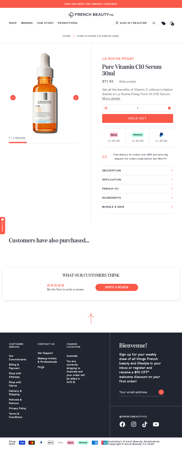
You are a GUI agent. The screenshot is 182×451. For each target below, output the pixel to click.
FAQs (41, 367)
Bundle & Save (113, 206)
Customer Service (16, 345)
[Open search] (153, 23)
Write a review (127, 81)
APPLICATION (111, 179)
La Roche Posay (118, 59)
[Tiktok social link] (145, 424)
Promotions (67, 23)
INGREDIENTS (111, 197)
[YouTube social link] (156, 424)
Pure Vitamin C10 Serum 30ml (98, 36)
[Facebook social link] (122, 424)
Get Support (45, 353)
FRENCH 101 (110, 188)
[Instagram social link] (133, 424)
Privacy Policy (17, 408)
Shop (13, 23)
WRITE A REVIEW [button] (116, 287)
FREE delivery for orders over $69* (90, 3)
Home (67, 36)
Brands (27, 23)
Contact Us (46, 344)
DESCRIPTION (111, 170)
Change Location (73, 345)
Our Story (45, 23)
